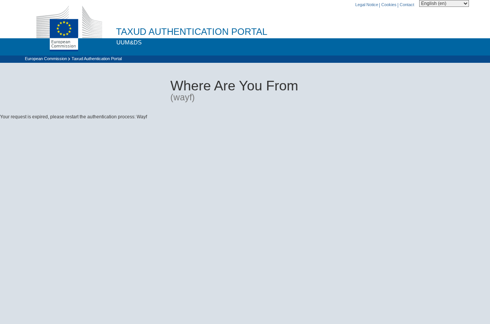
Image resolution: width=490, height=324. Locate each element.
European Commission (46, 58)
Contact (407, 4)
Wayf (142, 116)
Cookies (389, 4)
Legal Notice (366, 4)
